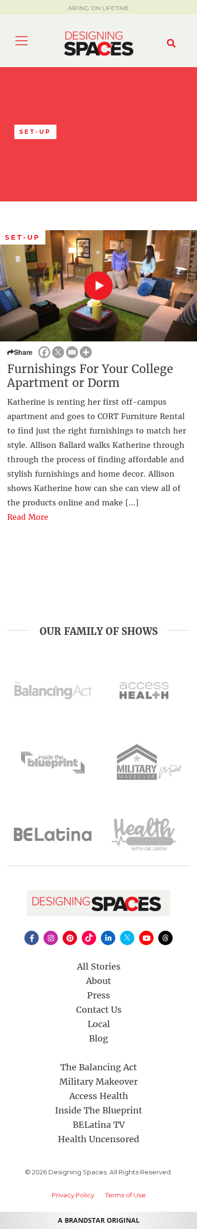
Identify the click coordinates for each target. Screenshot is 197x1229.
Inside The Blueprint (98, 1110)
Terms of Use (125, 1195)
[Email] (72, 352)
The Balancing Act (98, 1067)
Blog (98, 1038)
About (98, 980)
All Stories (98, 966)
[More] (86, 352)
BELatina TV (99, 1124)
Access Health (98, 1095)
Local (99, 1024)
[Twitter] (58, 352)
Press (98, 995)
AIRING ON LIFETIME (98, 8)
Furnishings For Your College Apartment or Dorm (90, 376)
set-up (23, 237)
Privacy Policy (73, 1195)
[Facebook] (44, 352)
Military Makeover (98, 1081)
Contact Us (98, 1009)
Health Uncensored (98, 1139)
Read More (27, 517)
